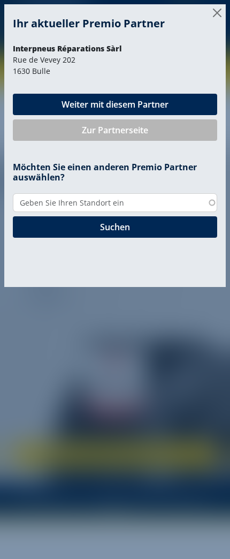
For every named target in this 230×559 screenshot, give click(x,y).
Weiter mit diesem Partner (115, 104)
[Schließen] (217, 12)
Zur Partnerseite (115, 130)
